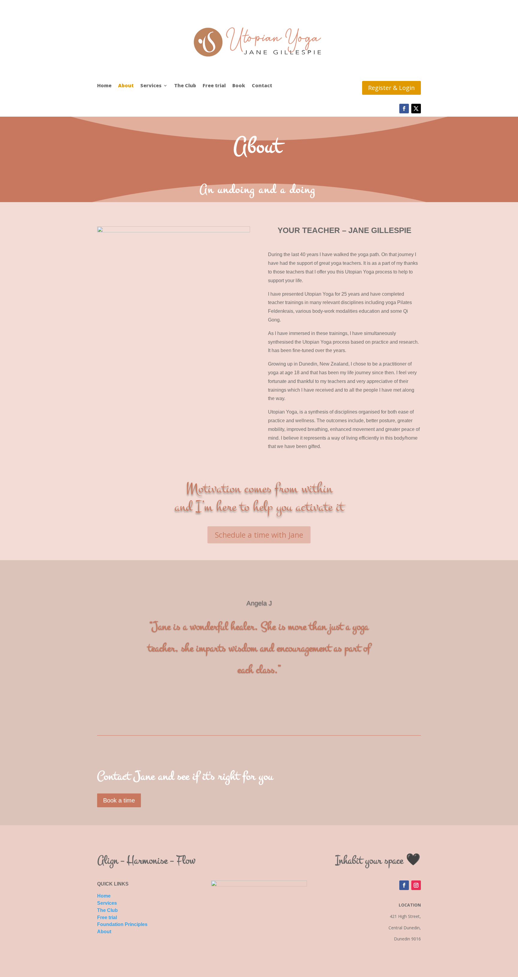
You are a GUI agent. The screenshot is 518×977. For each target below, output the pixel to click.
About (126, 86)
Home (104, 86)
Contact (262, 86)
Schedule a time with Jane (259, 535)
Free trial (214, 86)
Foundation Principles (122, 924)
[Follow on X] (416, 108)
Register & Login (391, 88)
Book (238, 86)
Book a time (119, 800)
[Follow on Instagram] (416, 885)
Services (151, 86)
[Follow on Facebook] (404, 108)
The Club (185, 86)
